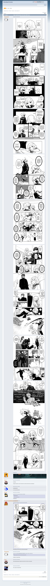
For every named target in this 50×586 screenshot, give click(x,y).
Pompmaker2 (6, 551)
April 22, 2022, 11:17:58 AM (16, 486)
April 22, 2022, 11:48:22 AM (16, 500)
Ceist (5, 486)
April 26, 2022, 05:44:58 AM (16, 565)
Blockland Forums (8, 2)
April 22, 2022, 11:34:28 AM (16, 492)
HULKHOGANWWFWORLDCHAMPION (11, 500)
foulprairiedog (6, 565)
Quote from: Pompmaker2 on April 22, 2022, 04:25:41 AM (20, 502)
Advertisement (15, 472)
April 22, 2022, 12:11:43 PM (16, 551)
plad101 (5, 492)
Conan (5, 480)
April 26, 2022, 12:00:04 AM (16, 559)
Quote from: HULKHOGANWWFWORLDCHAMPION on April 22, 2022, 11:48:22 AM (22, 553)
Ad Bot (5, 472)
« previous (43, 12)
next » (45, 12)
